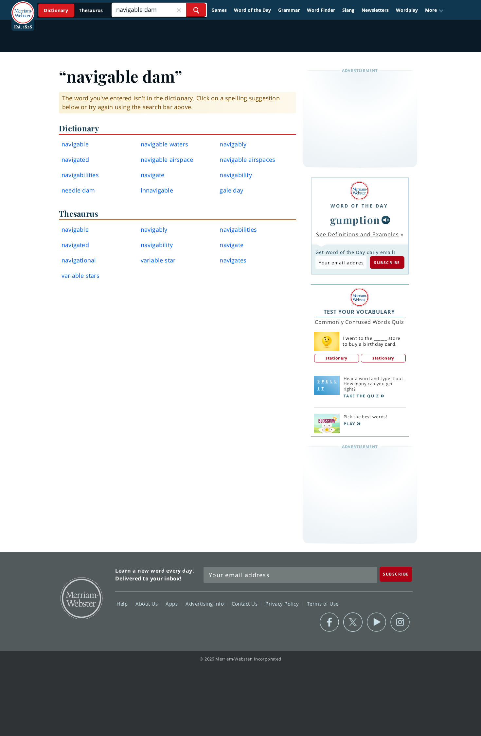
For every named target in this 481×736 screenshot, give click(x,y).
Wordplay (407, 10)
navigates (233, 260)
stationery (336, 358)
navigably (233, 144)
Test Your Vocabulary (359, 311)
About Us (147, 603)
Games (219, 10)
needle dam (78, 190)
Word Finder (321, 10)
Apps (172, 603)
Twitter (353, 622)
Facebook (329, 622)
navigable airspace (167, 159)
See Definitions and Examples (357, 234)
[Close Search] (179, 10)
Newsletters (375, 10)
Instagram (400, 622)
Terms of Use (323, 603)
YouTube (376, 622)
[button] (434, 10)
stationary (383, 358)
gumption (355, 219)
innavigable (157, 190)
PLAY (349, 424)
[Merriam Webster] (359, 190)
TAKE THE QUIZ (361, 396)
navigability (236, 175)
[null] (386, 220)
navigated (75, 159)
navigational (79, 260)
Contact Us (245, 603)
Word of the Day (252, 10)
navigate (153, 175)
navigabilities (80, 175)
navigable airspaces (247, 159)
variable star (158, 260)
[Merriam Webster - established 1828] (22, 7)
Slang (348, 10)
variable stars (80, 275)
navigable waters (164, 144)
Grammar (289, 10)
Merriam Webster (81, 597)
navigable (75, 144)
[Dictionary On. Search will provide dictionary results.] (74, 10)
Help (122, 603)
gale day (231, 190)
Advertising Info (205, 603)
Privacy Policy (282, 603)
